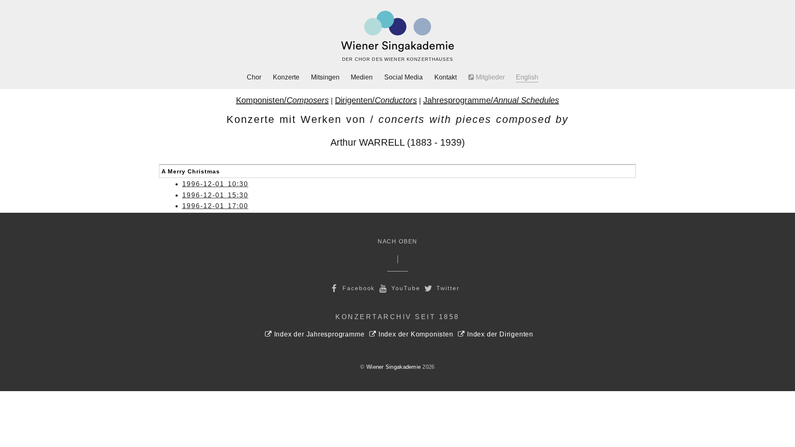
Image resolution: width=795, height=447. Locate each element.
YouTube (404, 288)
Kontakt (445, 77)
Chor (254, 77)
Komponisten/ (282, 100)
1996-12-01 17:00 (215, 205)
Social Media (403, 77)
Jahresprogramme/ (491, 100)
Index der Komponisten (414, 334)
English (527, 77)
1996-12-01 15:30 (215, 195)
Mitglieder (489, 77)
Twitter (447, 288)
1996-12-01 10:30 (215, 183)
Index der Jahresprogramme (318, 334)
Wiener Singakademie (393, 367)
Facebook (357, 288)
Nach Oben (397, 241)
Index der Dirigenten (499, 334)
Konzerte (286, 77)
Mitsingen (325, 77)
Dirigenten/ (376, 100)
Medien (362, 77)
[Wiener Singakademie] (397, 31)
